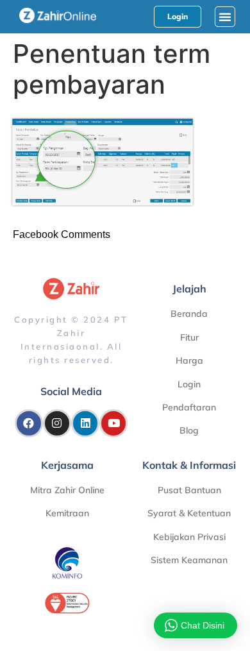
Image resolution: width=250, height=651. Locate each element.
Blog (189, 430)
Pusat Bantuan (189, 490)
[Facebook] (29, 423)
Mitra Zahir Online (67, 490)
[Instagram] (57, 423)
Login (189, 384)
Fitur (189, 337)
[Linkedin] (85, 423)
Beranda (189, 313)
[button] (225, 16)
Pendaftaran (189, 407)
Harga (189, 360)
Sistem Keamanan (189, 560)
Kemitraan (67, 513)
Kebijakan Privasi (189, 537)
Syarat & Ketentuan (189, 513)
